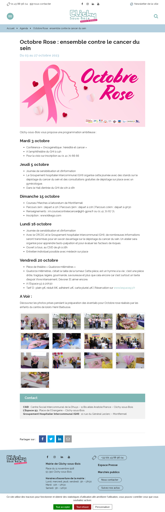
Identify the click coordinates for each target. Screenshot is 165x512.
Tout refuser (82, 507)
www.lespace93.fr (124, 287)
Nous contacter (109, 480)
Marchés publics (109, 472)
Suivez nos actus (110, 488)
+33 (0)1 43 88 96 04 (112, 457)
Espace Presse (108, 465)
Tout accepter (63, 507)
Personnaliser (102, 507)
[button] (35, 321)
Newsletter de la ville (146, 3)
